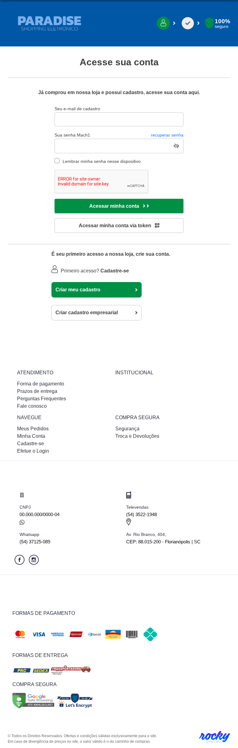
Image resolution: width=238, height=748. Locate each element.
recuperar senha (167, 135)
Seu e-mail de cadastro (77, 108)
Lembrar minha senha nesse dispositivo (102, 161)
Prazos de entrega (37, 391)
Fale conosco (32, 406)
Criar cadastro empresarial (86, 312)
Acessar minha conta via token (115, 225)
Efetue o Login (33, 451)
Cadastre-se (30, 443)
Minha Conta (31, 436)
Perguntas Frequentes (41, 398)
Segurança (127, 428)
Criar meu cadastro (77, 289)
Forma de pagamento (40, 383)
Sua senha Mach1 (119, 135)
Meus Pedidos (33, 428)
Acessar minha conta (114, 206)
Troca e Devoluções (137, 436)
